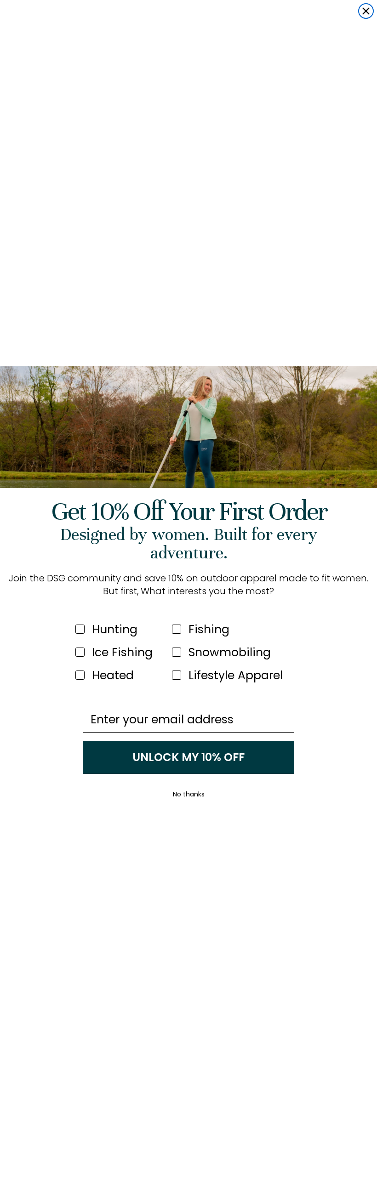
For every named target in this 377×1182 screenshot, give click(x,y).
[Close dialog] (366, 11)
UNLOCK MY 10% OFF (188, 757)
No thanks (189, 794)
